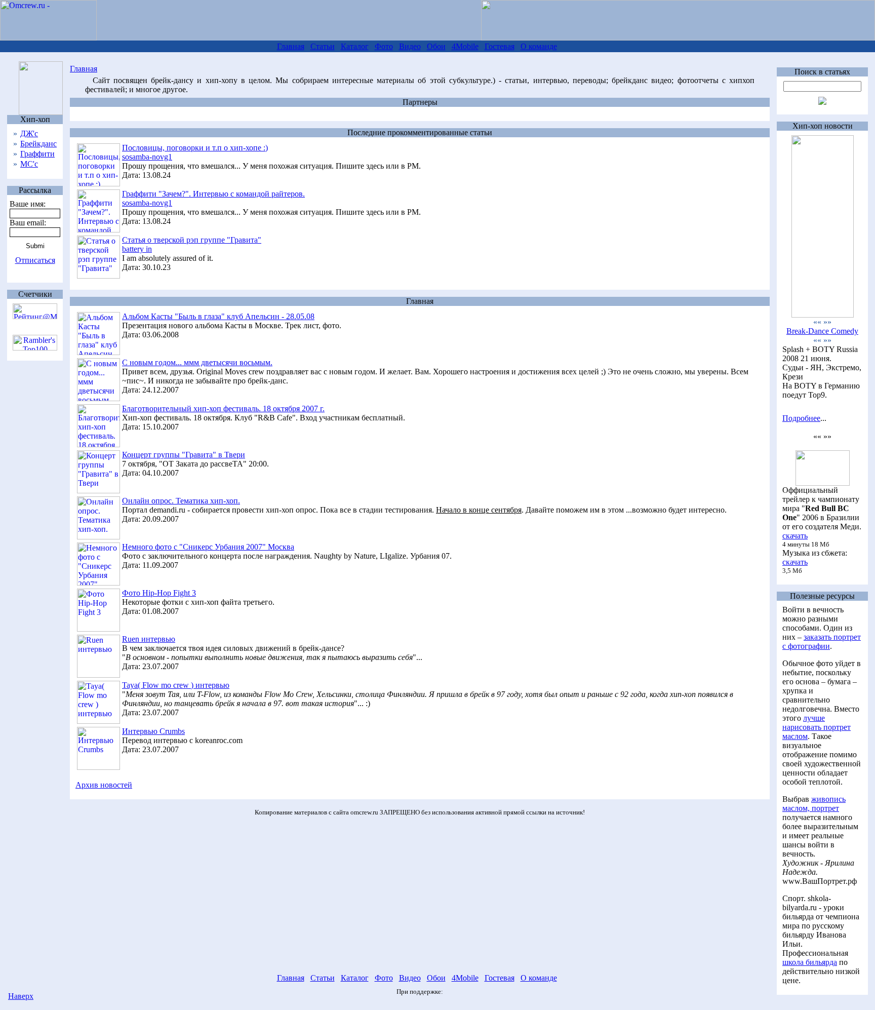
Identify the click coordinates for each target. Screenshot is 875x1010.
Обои (436, 46)
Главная (290, 46)
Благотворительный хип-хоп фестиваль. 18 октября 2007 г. (223, 408)
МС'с (29, 164)
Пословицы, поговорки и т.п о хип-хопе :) (195, 147)
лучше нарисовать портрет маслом (816, 727)
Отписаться (35, 260)
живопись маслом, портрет (814, 803)
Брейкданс (38, 143)
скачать (795, 535)
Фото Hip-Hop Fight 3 (159, 593)
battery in (137, 249)
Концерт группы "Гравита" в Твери (183, 454)
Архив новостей (103, 785)
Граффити (37, 153)
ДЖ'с (29, 133)
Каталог (355, 46)
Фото (384, 46)
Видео (410, 46)
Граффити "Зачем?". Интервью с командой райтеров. (213, 193)
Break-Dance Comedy (822, 331)
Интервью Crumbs (153, 731)
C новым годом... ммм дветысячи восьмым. (197, 362)
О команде (539, 46)
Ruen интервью (148, 639)
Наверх (20, 996)
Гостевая (499, 46)
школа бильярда (809, 962)
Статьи (322, 46)
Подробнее (801, 418)
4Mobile (465, 46)
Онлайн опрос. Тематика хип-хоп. (181, 500)
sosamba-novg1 (147, 156)
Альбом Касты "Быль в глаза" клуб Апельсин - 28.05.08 (218, 316)
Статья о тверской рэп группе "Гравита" (191, 240)
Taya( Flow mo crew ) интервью (175, 685)
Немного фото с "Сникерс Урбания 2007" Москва (208, 546)
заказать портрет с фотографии (821, 641)
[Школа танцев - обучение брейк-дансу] (822, 314)
